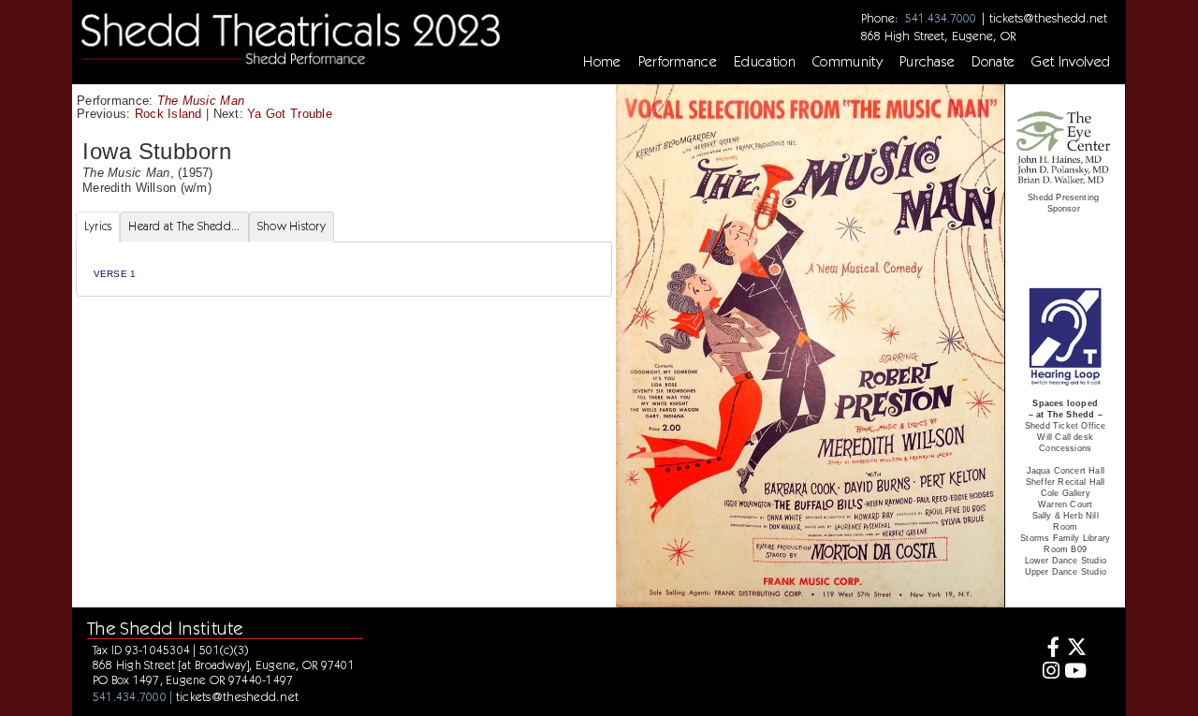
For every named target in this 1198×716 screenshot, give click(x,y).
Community (847, 61)
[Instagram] (1047, 672)
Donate (993, 61)
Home (602, 61)
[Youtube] (1076, 672)
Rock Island (168, 114)
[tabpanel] (344, 269)
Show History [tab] (291, 226)
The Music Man (200, 101)
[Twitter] (1076, 649)
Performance (678, 61)
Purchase (927, 61)
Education (765, 61)
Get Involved (1070, 61)
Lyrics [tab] (98, 226)
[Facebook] (1047, 649)
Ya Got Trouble (289, 114)
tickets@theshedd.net (1048, 17)
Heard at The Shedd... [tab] (184, 226)
